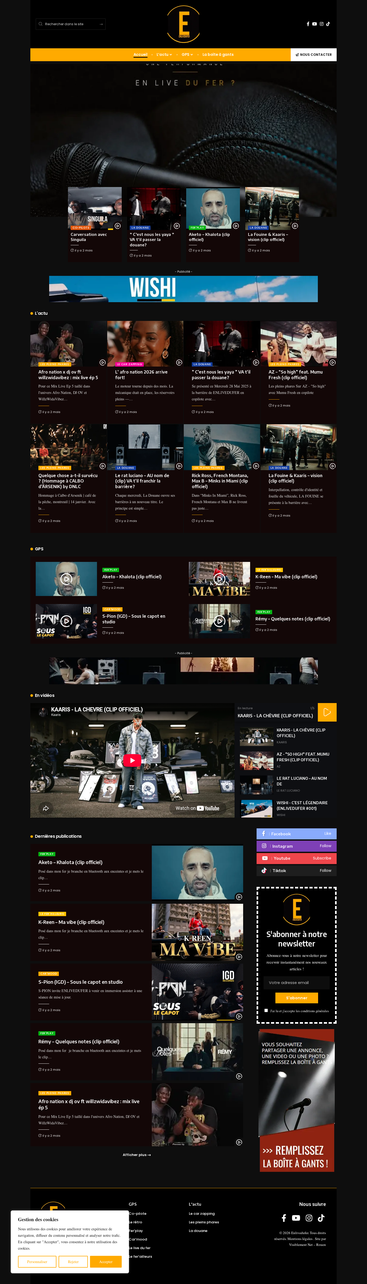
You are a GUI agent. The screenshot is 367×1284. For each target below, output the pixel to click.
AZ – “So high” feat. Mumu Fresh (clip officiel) (296, 374)
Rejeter (73, 1261)
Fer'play (197, 228)
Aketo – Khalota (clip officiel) (131, 576)
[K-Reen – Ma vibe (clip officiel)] (219, 579)
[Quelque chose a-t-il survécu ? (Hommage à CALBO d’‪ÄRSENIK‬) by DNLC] (68, 447)
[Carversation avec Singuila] (95, 208)
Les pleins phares (54, 364)
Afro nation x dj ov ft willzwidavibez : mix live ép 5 (68, 374)
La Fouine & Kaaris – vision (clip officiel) (268, 237)
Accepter (106, 1261)
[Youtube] (297, 858)
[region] (70, 1241)
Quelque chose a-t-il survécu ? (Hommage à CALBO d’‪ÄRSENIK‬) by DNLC (68, 481)
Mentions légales (299, 1238)
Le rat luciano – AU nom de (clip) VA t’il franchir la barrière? (142, 481)
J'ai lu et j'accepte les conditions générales (299, 1010)
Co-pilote (81, 228)
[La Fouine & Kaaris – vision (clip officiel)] (272, 208)
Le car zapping (129, 364)
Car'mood (112, 609)
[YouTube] (314, 24)
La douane (140, 228)
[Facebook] (308, 24)
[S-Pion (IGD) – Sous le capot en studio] (66, 621)
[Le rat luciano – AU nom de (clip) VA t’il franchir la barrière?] (145, 447)
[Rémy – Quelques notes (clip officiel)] (219, 621)
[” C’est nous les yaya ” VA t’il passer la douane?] (154, 208)
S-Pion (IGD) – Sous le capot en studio (80, 982)
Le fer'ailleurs (269, 570)
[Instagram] (321, 24)
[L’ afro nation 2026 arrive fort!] (145, 344)
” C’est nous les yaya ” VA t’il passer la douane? (152, 239)
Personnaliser (37, 1261)
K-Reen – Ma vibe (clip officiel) (286, 576)
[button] (327, 712)
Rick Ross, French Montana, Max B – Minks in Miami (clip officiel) (220, 481)
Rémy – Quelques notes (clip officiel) (293, 618)
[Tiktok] (297, 870)
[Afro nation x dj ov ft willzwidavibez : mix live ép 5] (68, 344)
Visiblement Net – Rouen (307, 1244)
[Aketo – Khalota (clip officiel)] (213, 208)
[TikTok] (328, 24)
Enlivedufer (299, 1232)
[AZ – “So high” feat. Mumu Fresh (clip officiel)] (299, 344)
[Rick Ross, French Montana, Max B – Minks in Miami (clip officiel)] (222, 447)
